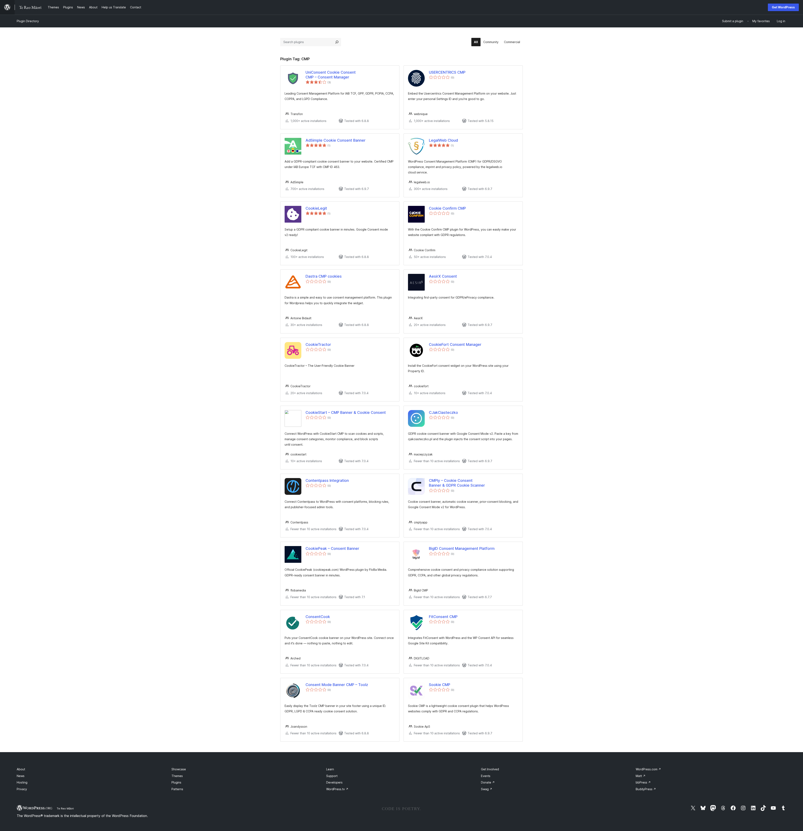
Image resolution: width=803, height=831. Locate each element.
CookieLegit (316, 208)
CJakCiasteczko (443, 412)
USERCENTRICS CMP (447, 72)
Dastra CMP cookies (324, 276)
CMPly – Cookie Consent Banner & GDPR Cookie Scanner (457, 482)
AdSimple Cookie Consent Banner (336, 140)
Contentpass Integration (327, 480)
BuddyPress (646, 789)
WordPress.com (648, 769)
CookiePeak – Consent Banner (332, 548)
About (21, 769)
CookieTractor (318, 344)
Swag (486, 789)
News (20, 776)
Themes (177, 776)
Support (332, 776)
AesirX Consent (443, 276)
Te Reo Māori (65, 808)
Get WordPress (783, 7)
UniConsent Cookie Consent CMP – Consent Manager (331, 74)
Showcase (178, 769)
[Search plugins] (337, 42)
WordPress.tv (337, 789)
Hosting (22, 782)
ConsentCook (318, 616)
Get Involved (490, 769)
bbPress (643, 782)
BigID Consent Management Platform (462, 548)
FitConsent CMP (443, 616)
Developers (334, 782)
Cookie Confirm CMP (447, 208)
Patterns (177, 789)
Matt (641, 776)
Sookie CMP (439, 684)
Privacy (22, 789)
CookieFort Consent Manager (455, 344)
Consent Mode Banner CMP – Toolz (337, 684)
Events (485, 776)
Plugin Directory (28, 21)
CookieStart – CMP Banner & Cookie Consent (346, 412)
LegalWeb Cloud (443, 140)
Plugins (176, 782)
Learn (330, 769)
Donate (488, 782)
